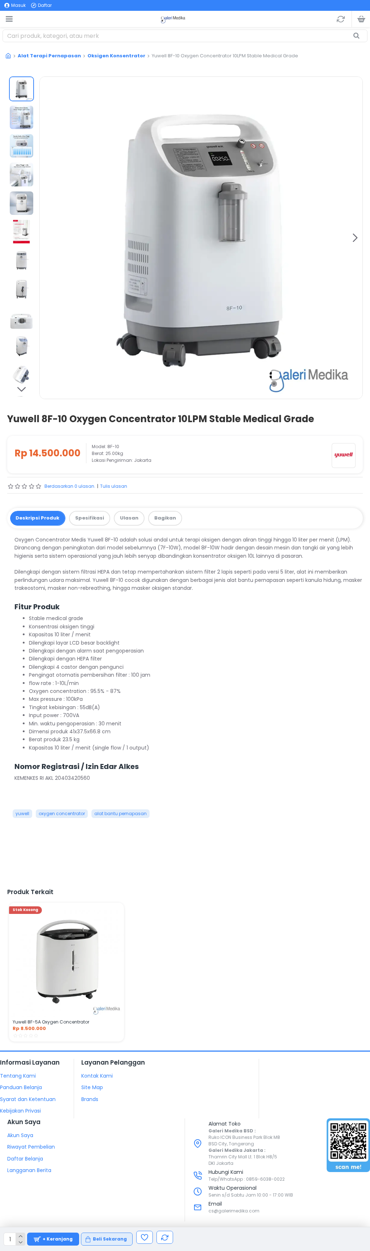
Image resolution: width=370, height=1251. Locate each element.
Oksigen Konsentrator (116, 55)
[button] (47, 237)
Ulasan (129, 517)
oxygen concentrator (62, 813)
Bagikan (165, 517)
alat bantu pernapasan (120, 813)
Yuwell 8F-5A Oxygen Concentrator (51, 1022)
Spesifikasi (89, 517)
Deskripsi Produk (37, 517)
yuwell (22, 813)
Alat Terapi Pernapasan (49, 55)
